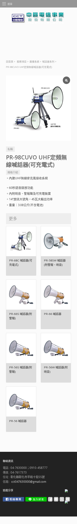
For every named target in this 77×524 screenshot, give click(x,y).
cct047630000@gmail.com (28, 482)
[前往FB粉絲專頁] (13, 499)
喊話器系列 (48, 61)
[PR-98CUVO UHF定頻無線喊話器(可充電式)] (38, 108)
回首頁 (9, 61)
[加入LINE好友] (36, 499)
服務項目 (22, 61)
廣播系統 (34, 61)
